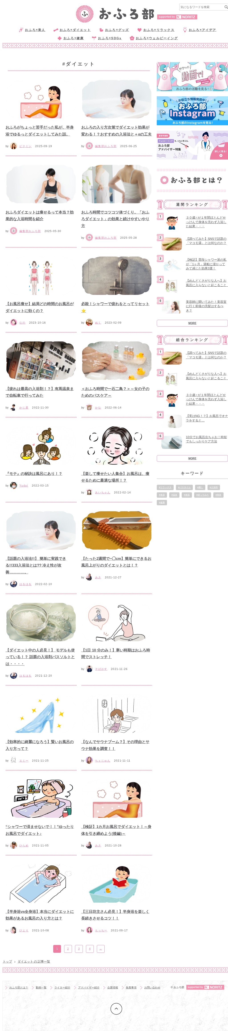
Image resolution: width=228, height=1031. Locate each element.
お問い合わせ (152, 987)
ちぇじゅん (102, 760)
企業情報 (112, 987)
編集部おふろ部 (106, 146)
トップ (7, 961)
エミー (23, 760)
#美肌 (187, 495)
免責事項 (131, 987)
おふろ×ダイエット (75, 30)
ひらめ (23, 845)
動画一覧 (41, 987)
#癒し (200, 487)
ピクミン (25, 146)
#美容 (162, 495)
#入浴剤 (214, 487)
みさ (98, 577)
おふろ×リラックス (159, 30)
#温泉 (174, 495)
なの (22, 322)
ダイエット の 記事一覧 (34, 961)
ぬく (98, 322)
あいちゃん (102, 492)
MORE (192, 323)
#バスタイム (184, 487)
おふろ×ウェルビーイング (157, 38)
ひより (23, 930)
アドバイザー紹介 (89, 987)
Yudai (23, 485)
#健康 (162, 502)
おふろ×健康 (73, 38)
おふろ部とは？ (18, 987)
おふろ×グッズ (117, 30)
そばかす (101, 669)
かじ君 (23, 407)
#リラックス (165, 487)
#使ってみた (202, 495)
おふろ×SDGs (110, 38)
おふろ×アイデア (202, 30)
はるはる (25, 584)
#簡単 (218, 495)
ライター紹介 (62, 987)
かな (98, 407)
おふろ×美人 (35, 30)
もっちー (101, 930)
